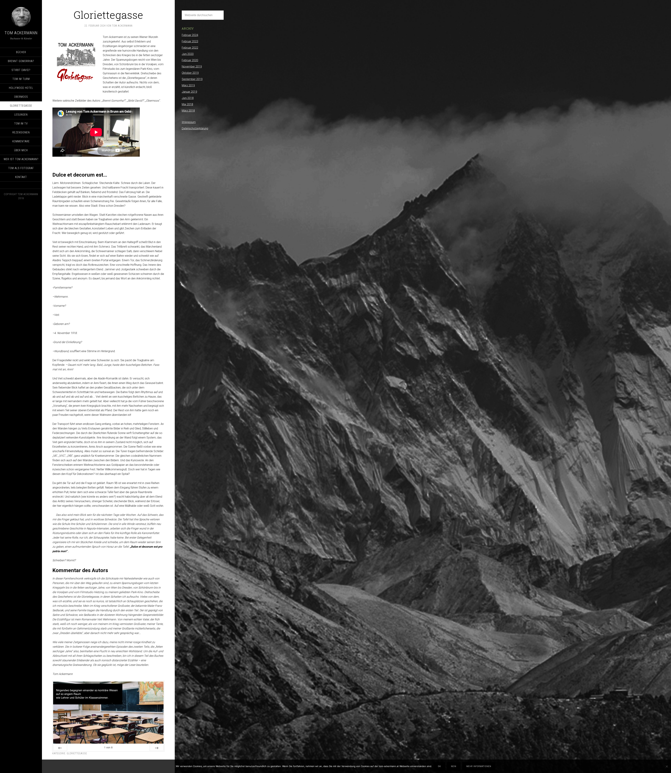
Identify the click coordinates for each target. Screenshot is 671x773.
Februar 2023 (190, 41)
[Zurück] (60, 747)
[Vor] (157, 747)
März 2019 (188, 85)
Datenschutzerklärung (195, 128)
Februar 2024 (190, 35)
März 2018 (188, 110)
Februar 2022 (190, 47)
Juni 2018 (188, 98)
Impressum (189, 122)
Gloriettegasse (77, 753)
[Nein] (666, 766)
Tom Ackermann (21, 32)
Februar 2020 (190, 60)
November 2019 (192, 66)
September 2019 (192, 79)
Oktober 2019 (190, 72)
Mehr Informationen (478, 766)
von (108, 747)
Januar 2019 (189, 91)
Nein (453, 766)
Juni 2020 (188, 54)
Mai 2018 (187, 104)
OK (439, 766)
